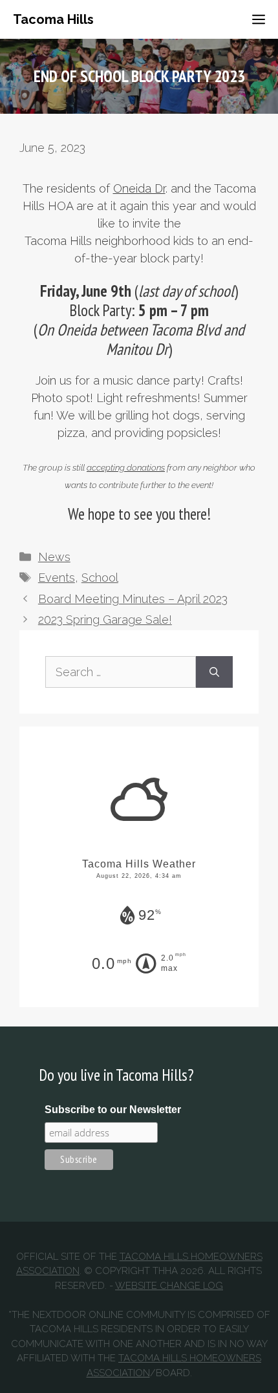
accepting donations (126, 467)
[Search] (214, 672)
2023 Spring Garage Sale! (105, 619)
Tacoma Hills (53, 19)
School (99, 577)
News (54, 557)
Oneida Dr (139, 188)
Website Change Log (169, 1286)
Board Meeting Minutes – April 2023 (133, 599)
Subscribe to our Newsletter (113, 1109)
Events (56, 577)
